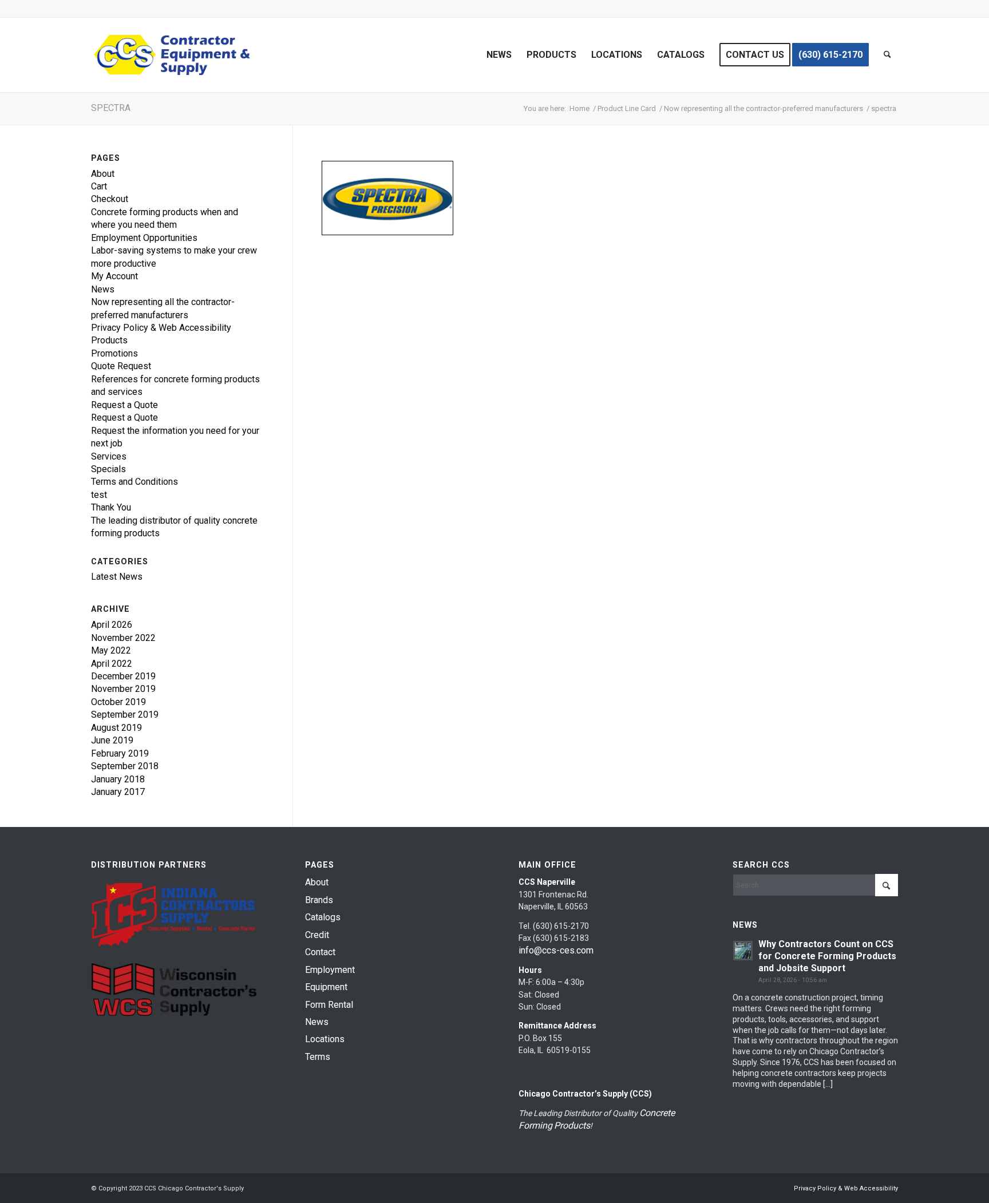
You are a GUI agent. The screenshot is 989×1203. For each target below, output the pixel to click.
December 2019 (123, 676)
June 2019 (112, 740)
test (99, 494)
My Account (114, 276)
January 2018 (118, 779)
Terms (317, 1056)
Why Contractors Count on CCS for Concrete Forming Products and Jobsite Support (827, 956)
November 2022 (123, 637)
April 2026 (111, 624)
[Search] (887, 55)
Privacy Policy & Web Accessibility (161, 327)
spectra (110, 107)
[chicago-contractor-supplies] (172, 55)
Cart (99, 186)
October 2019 (118, 702)
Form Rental (329, 1004)
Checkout (109, 198)
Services (108, 456)
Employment (330, 969)
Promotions (114, 353)
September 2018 (125, 766)
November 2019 (123, 688)
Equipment (326, 987)
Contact (320, 952)
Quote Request (121, 366)
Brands (319, 900)
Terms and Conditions (134, 481)
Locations (325, 1039)
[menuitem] (499, 55)
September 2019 (125, 714)
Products (109, 340)
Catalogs (323, 917)
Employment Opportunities (144, 237)
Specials (108, 469)
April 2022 (111, 663)
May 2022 (111, 650)
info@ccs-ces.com (556, 950)
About (102, 173)
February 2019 (120, 753)
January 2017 (118, 791)
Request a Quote (124, 404)
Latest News (117, 576)
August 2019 (116, 727)
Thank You (111, 507)
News (102, 289)
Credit (317, 934)
